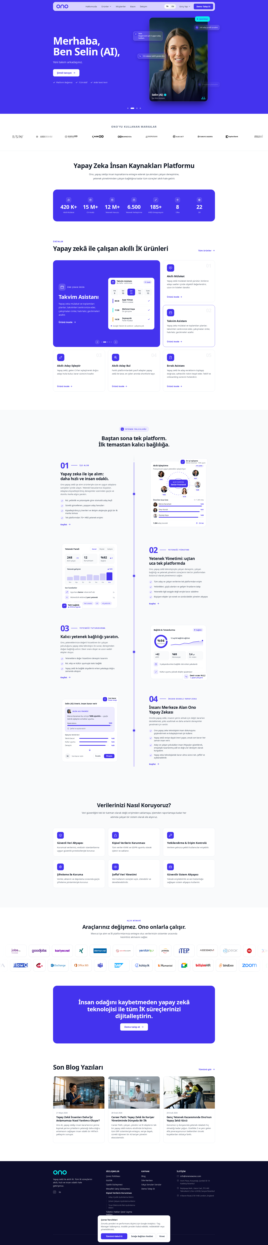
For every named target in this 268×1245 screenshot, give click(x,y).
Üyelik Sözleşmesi (114, 1184)
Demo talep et (65, 77)
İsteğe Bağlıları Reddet (142, 1236)
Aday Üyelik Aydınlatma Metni (120, 1197)
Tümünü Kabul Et (114, 1236)
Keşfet (63, 524)
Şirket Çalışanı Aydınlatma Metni (121, 1201)
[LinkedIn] (60, 1192)
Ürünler (105, 6)
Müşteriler (121, 6)
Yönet (162, 1236)
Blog (143, 1176)
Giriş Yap (183, 6)
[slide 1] (128, 108)
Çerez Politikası (113, 1176)
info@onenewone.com (190, 1176)
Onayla (109, 756)
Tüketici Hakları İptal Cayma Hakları (119, 1213)
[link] (106, 303)
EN (173, 6)
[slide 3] (136, 108)
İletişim (143, 6)
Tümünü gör (205, 1069)
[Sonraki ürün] (116, 342)
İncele (97, 756)
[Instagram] (54, 1192)
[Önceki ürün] (97, 342)
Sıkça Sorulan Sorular (151, 1184)
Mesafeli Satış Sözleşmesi (118, 1188)
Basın (133, 6)
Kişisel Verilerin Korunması (119, 1193)
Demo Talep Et (203, 6)
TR (167, 6)
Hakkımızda (91, 6)
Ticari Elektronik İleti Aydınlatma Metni (121, 1206)
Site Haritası (147, 1180)
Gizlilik (109, 1180)
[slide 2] (131, 108)
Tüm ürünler (204, 250)
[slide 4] (140, 108)
